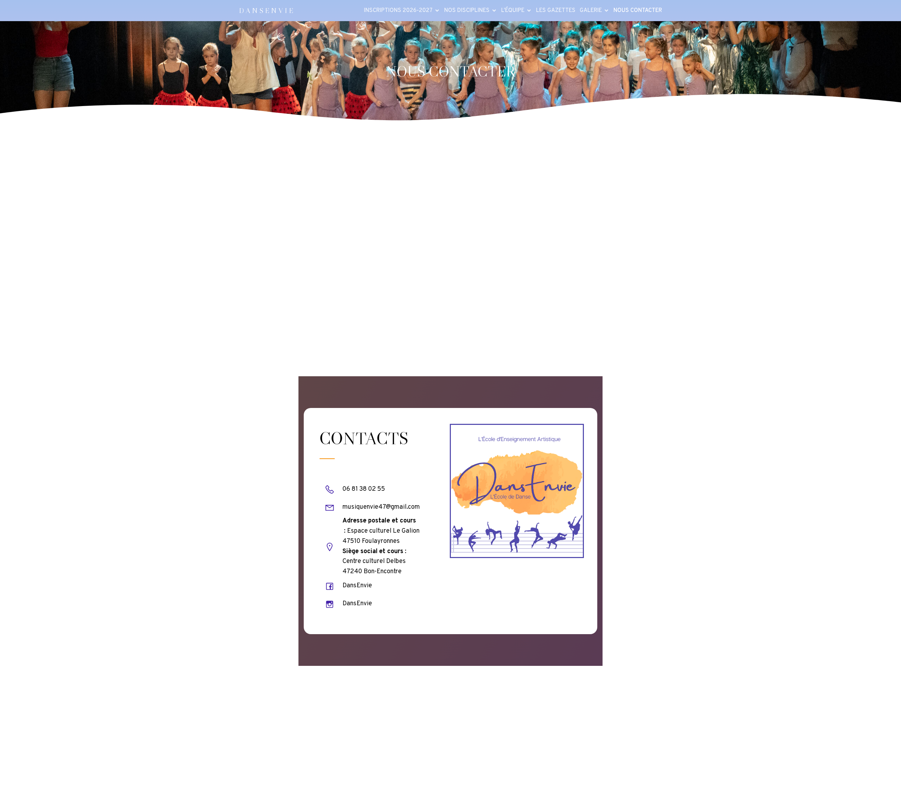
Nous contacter (637, 10)
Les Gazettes (555, 10)
